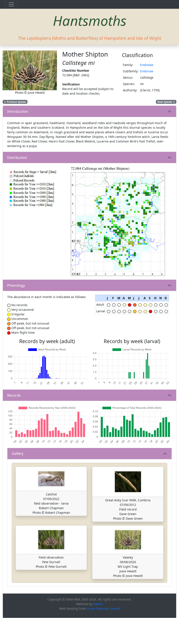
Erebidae (146, 65)
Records (14, 395)
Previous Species (15, 101)
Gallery (17, 453)
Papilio (98, 604)
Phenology (16, 285)
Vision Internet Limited (103, 608)
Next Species (166, 101)
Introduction (17, 111)
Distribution (17, 157)
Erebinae (146, 71)
